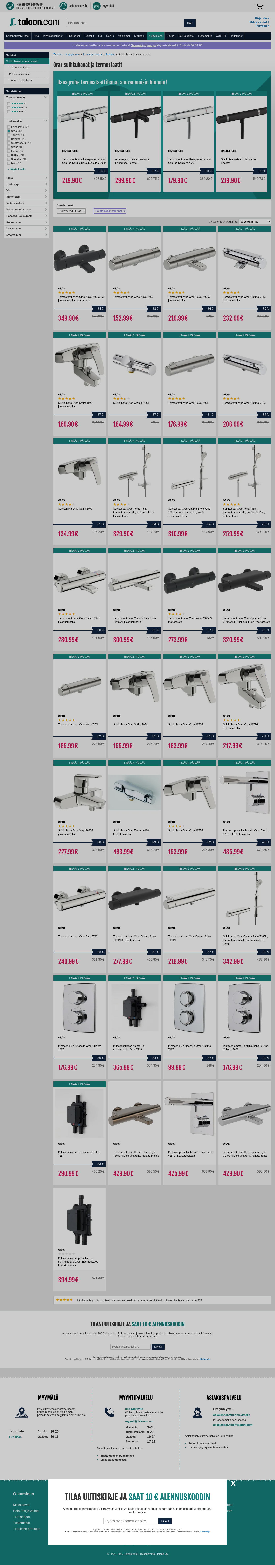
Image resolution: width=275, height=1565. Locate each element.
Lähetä (165, 1521)
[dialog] (137, 782)
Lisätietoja (205, 1532)
